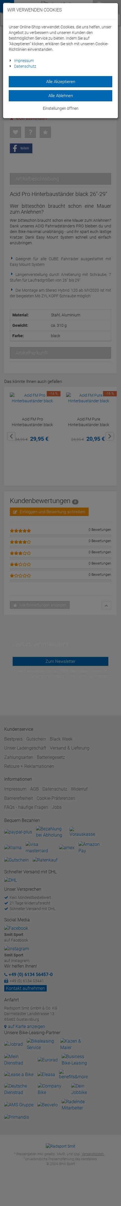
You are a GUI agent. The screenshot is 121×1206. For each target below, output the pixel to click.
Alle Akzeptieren (60, 81)
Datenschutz (25, 66)
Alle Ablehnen (60, 95)
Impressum (24, 60)
